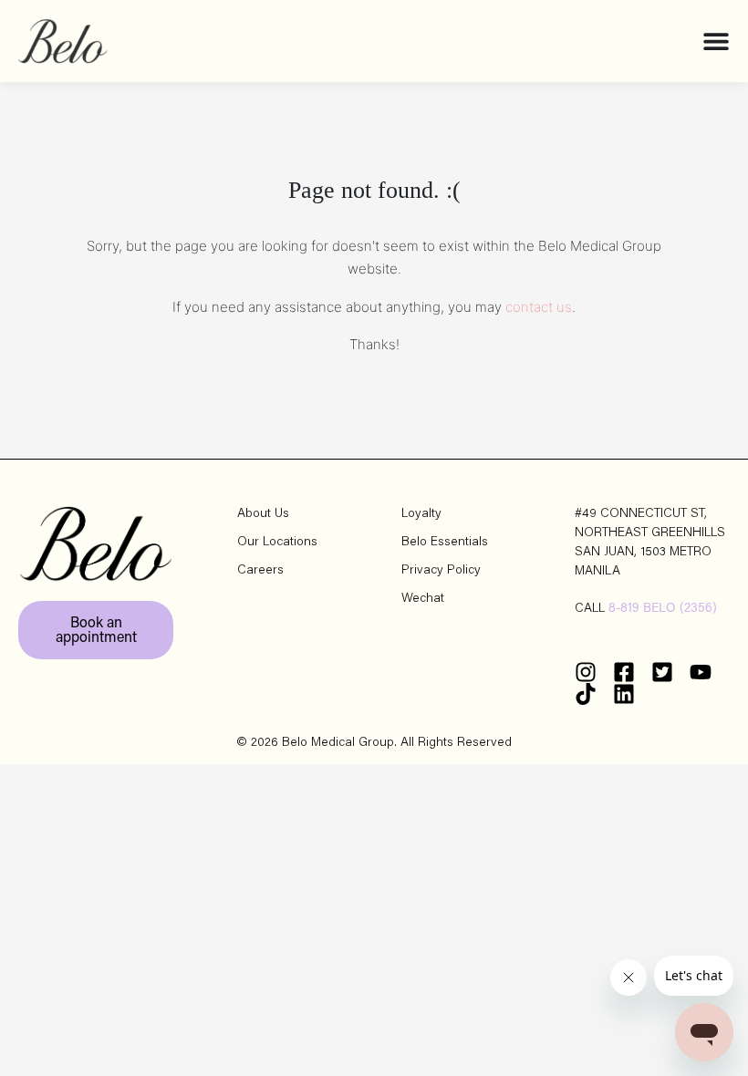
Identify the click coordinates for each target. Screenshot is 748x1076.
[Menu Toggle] (716, 41)
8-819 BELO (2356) (662, 609)
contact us (538, 307)
